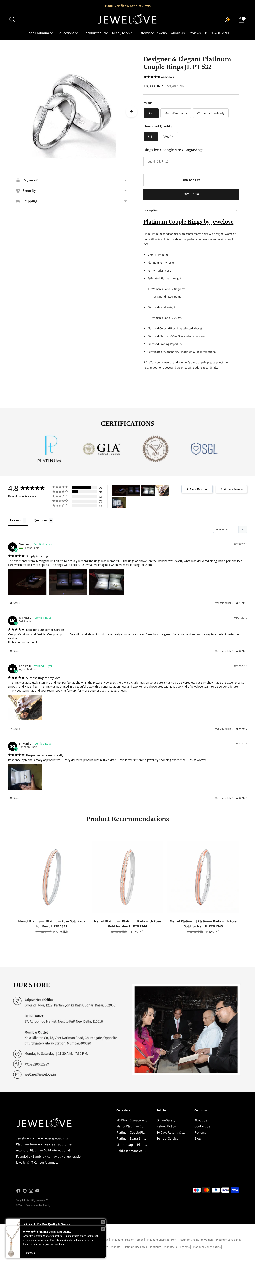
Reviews (195, 33)
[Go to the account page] (227, 19)
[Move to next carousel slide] (131, 111)
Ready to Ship (122, 33)
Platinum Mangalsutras (207, 1247)
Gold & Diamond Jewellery (134, 1151)
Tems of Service (167, 1138)
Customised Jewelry (152, 33)
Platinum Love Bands (228, 1239)
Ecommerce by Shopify (38, 1205)
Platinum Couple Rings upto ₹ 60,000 (141, 1132)
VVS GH (168, 136)
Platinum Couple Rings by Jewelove (188, 222)
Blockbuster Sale (95, 33)
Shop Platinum (37, 33)
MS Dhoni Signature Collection (137, 1120)
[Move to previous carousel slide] (12, 880)
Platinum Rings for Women (128, 1239)
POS (18, 1205)
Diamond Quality (157, 126)
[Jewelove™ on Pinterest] (24, 1191)
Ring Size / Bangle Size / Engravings (173, 150)
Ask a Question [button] (199, 489)
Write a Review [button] (233, 489)
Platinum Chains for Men (161, 1239)
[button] (238, 603)
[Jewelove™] (127, 19)
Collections (65, 33)
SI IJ (150, 136)
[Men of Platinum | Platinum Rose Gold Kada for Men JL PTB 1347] (52, 877)
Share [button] (16, 603)
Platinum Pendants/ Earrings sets (170, 1247)
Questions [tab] (40, 520)
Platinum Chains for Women (196, 1239)
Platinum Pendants (108, 1247)
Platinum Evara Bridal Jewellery (138, 1138)
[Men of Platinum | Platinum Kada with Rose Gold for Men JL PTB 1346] (127, 877)
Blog (197, 1138)
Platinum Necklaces (135, 1247)
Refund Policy (166, 1126)
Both (151, 113)
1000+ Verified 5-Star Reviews (128, 5)
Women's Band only (210, 113)
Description (150, 210)
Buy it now (191, 194)
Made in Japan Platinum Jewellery (140, 1144)
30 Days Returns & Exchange (176, 1132)
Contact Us (202, 1126)
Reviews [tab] (15, 520)
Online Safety (166, 1120)
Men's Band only (176, 113)
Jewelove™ (41, 1200)
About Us (178, 33)
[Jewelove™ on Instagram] (31, 1191)
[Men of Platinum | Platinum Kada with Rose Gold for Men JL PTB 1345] (203, 877)
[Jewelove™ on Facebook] (18, 1191)
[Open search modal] (12, 19)
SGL (182, 344)
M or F (148, 103)
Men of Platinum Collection (135, 1126)
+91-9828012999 (217, 33)
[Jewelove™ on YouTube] (37, 1191)
